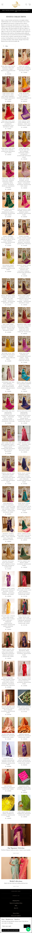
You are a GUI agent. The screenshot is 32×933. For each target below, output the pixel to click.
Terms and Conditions (16, 916)
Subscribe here (16, 891)
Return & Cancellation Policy (16, 903)
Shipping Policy (16, 901)
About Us (16, 908)
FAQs (16, 906)
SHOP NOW (16, 886)
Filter (6, 46)
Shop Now (16, 853)
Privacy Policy (16, 913)
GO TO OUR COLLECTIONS (10, 930)
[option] (16, 10)
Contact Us (16, 895)
